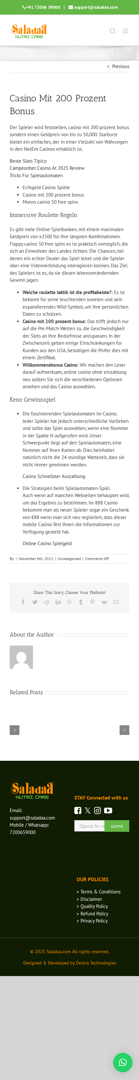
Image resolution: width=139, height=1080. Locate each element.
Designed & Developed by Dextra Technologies (69, 963)
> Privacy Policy (92, 921)
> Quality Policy (92, 906)
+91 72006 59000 (43, 7)
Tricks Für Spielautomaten (36, 175)
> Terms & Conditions (99, 892)
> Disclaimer (89, 899)
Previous (120, 66)
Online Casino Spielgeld (47, 543)
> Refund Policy (92, 914)
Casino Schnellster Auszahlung (54, 476)
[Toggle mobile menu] (126, 30)
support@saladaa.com (96, 7)
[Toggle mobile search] (113, 30)
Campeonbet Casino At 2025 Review (47, 168)
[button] (123, 1062)
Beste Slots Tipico (28, 161)
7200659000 (23, 832)
